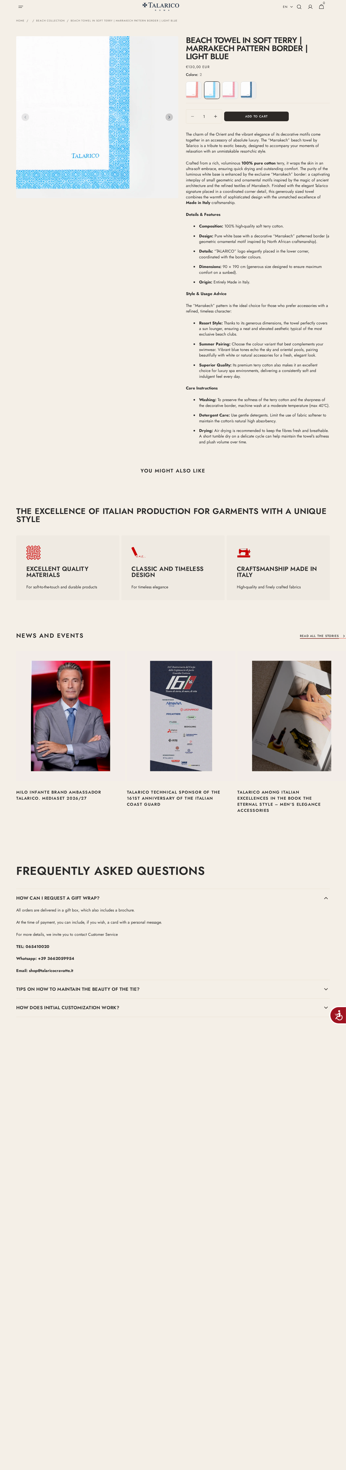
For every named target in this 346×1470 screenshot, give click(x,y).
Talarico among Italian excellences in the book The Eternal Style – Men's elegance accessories (279, 801)
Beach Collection (50, 20)
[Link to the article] (70, 742)
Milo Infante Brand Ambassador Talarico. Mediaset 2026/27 (58, 795)
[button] (20, 6)
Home (20, 20)
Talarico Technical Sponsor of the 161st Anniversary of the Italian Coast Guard (173, 798)
